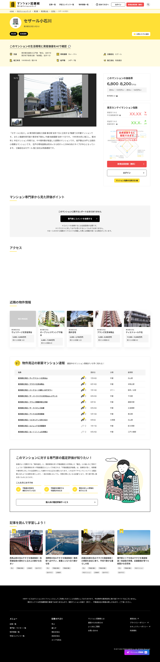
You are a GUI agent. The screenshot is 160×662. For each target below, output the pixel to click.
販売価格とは (111, 96)
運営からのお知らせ (95, 622)
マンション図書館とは (96, 618)
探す (148, 5)
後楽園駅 (23, 34)
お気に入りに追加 (142, 34)
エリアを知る (56, 640)
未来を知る (56, 636)
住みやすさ (38, 568)
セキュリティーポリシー (139, 626)
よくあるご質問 (94, 626)
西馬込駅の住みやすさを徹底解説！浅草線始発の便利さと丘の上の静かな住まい (26, 561)
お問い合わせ (93, 630)
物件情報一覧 (84, 4)
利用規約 (133, 630)
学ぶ (12, 568)
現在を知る (56, 632)
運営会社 (133, 618)
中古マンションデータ (24, 11)
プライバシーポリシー (138, 622)
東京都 (36, 11)
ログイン (118, 5)
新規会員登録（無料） (135, 5)
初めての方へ (104, 4)
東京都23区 (44, 11)
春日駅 (13, 34)
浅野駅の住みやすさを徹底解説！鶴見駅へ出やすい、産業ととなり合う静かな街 (61, 561)
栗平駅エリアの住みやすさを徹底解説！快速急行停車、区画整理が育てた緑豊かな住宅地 (133, 561)
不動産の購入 (20, 568)
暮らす (54, 628)
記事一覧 (52, 4)
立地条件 (29, 568)
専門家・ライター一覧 (18, 628)
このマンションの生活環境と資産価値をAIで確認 (38, 46)
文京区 (53, 11)
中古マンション (87, 572)
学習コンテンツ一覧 (66, 4)
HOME (12, 11)
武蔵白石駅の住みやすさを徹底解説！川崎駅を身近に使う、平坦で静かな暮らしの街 (97, 561)
